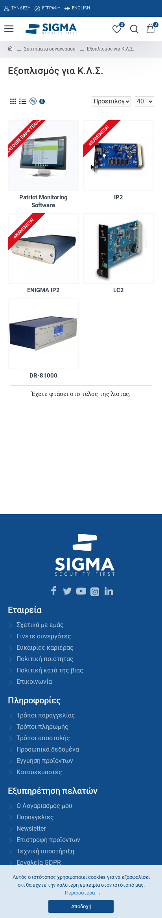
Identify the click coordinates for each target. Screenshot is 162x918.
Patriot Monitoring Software (43, 201)
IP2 (118, 197)
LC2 (118, 290)
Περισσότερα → (83, 893)
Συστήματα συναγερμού (49, 49)
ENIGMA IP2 (43, 290)
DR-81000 (43, 375)
